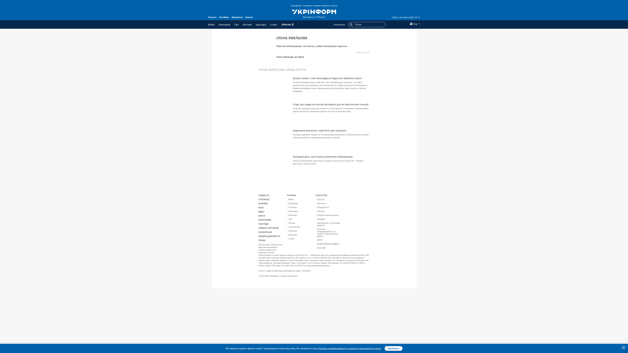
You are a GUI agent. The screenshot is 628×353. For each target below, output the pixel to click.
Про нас (321, 199)
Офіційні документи (269, 236)
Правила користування (328, 215)
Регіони (247, 24)
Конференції (265, 232)
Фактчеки (292, 215)
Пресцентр (237, 17)
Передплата (323, 207)
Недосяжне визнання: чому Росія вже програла (319, 130)
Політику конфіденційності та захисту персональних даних (349, 348)
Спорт (273, 24)
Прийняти (393, 348)
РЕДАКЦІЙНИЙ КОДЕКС (328, 244)
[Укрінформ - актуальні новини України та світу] (314, 11)
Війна (211, 24)
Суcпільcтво (294, 227)
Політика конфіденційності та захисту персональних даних (327, 232)
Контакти (339, 24)
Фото (261, 208)
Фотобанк (224, 17)
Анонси (249, 17)
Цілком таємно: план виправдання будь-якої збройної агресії (327, 78)
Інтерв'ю (263, 203)
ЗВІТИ (320, 240)
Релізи (261, 240)
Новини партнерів (268, 228)
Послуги (212, 17)
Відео (261, 212)
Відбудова (293, 203)
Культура (261, 24)
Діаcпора (292, 235)
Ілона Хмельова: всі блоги (290, 57)
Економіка (224, 24)
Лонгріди (263, 224)
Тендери (321, 219)
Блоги (261, 216)
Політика (292, 207)
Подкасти (263, 195)
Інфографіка (264, 220)
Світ (236, 24)
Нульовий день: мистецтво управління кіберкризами (323, 156)
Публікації (263, 199)
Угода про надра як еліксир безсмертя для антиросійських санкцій (330, 104)
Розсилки (321, 248)
